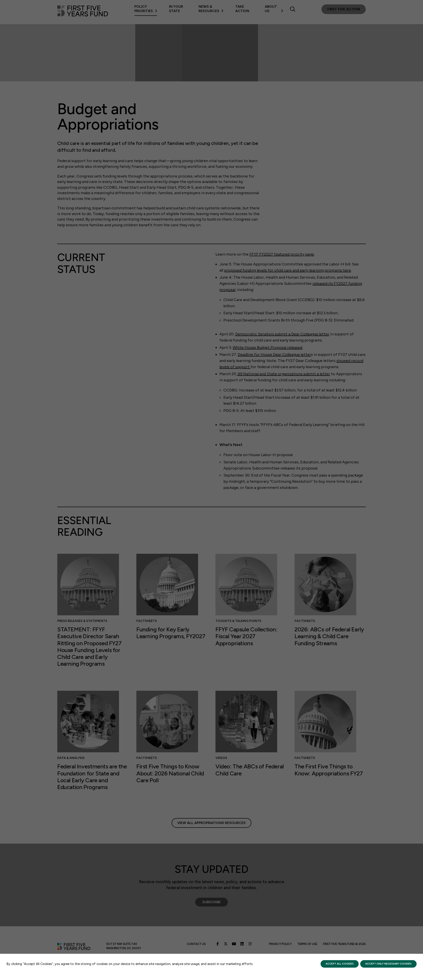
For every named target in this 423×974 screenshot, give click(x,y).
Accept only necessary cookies (388, 963)
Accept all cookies (340, 963)
